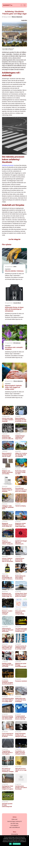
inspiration (24, 20)
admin (14, 266)
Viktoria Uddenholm (17, 17)
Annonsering (14, 834)
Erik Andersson (16, 343)
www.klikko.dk (16, 827)
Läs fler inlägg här (14, 239)
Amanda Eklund (17, 303)
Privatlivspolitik (16, 843)
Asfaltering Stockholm (8, 165)
